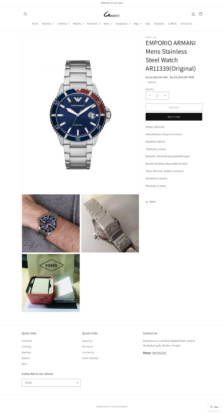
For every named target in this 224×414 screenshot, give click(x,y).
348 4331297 (159, 352)
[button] (25, 14)
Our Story (87, 346)
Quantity (150, 89)
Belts (24, 363)
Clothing (26, 346)
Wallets (26, 358)
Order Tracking (90, 358)
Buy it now (174, 116)
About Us (87, 340)
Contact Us (88, 352)
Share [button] (152, 201)
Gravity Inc (107, 406)
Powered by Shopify (120, 406)
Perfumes (27, 340)
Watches (26, 352)
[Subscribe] (77, 383)
